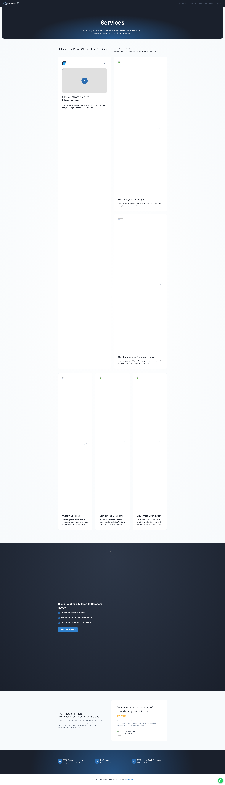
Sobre (211, 3)
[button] (84, 80)
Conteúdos (203, 3)
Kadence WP (128, 780)
